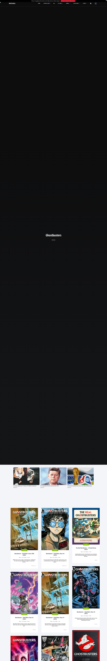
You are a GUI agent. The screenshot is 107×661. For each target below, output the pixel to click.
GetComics (12, 3)
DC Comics (60, 3)
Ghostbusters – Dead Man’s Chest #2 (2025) (24, 618)
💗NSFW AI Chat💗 (46, 3)
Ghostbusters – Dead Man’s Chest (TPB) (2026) (24, 554)
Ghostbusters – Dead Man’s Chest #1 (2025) (55, 618)
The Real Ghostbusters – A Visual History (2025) (86, 548)
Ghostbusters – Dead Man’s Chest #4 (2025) (55, 554)
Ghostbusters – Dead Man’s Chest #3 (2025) (86, 612)
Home (39, 3)
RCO (54, 3)
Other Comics (76, 3)
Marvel (67, 3)
